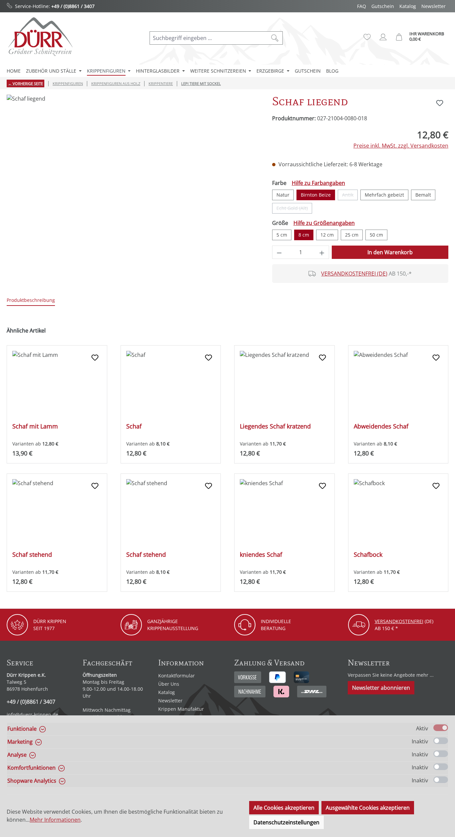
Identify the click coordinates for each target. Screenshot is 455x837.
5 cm (281, 235)
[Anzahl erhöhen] (322, 252)
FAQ (361, 6)
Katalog (407, 6)
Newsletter (433, 6)
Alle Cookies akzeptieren (283, 807)
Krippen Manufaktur (181, 709)
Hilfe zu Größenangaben (324, 223)
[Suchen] (275, 38)
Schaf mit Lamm (35, 426)
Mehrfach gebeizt (384, 195)
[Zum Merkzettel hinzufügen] (439, 103)
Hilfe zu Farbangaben (318, 183)
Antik (350, 196)
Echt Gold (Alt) (294, 209)
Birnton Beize (316, 195)
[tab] (31, 300)
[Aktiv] (440, 727)
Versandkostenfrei (399, 621)
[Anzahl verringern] (279, 252)
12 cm (327, 235)
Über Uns (168, 684)
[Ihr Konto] (383, 37)
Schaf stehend (32, 554)
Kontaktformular (176, 675)
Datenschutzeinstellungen (286, 822)
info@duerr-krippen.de (32, 714)
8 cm (303, 235)
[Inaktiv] (440, 740)
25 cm (351, 235)
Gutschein (382, 6)
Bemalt (423, 195)
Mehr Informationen (55, 819)
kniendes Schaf (261, 554)
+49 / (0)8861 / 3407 (73, 6)
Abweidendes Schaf (381, 426)
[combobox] (208, 38)
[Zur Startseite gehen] (40, 36)
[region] (132, 166)
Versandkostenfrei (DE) (354, 273)
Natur (282, 195)
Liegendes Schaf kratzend (275, 426)
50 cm (376, 235)
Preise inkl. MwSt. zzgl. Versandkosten (400, 145)
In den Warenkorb (390, 252)
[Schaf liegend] (132, 166)
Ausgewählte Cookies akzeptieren (368, 807)
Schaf (134, 426)
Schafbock (368, 554)
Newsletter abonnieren (381, 687)
